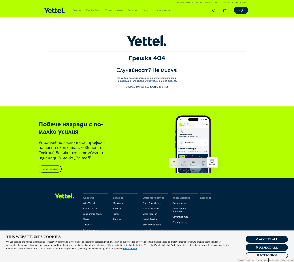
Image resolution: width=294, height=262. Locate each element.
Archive (117, 219)
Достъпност (90, 229)
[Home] (54, 10)
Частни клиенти (185, 2)
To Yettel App (50, 169)
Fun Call (117, 208)
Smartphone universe (179, 210)
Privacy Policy (262, 260)
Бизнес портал (239, 2)
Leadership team (92, 213)
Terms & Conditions (245, 260)
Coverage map (180, 216)
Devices (77, 10)
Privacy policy (180, 222)
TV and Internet (114, 10)
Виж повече (130, 248)
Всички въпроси (152, 224)
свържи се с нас (159, 86)
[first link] (64, 195)
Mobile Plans (93, 10)
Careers (87, 224)
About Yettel (163, 10)
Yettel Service (150, 219)
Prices (116, 213)
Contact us (148, 229)
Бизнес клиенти (204, 2)
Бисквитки (274, 260)
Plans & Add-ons (151, 203)
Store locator (150, 213)
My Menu (118, 203)
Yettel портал (222, 2)
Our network (179, 203)
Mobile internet (151, 208)
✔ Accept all (267, 239)
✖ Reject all (267, 247)
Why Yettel (89, 203)
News (86, 219)
